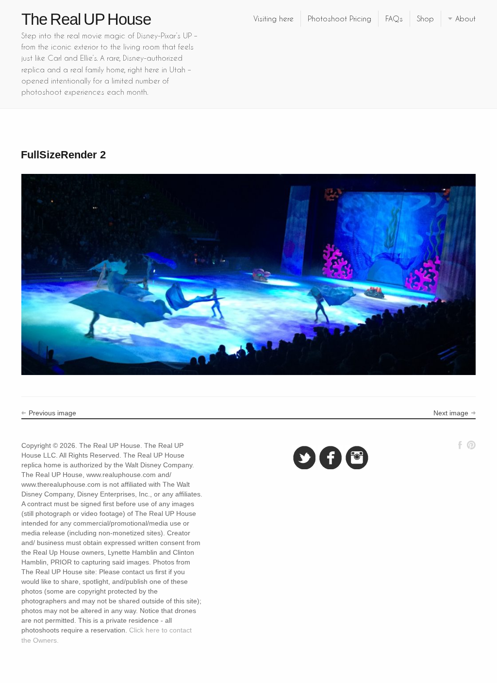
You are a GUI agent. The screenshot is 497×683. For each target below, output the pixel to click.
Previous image (52, 413)
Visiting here (273, 18)
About (465, 18)
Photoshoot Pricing (339, 18)
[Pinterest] (471, 445)
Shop (425, 18)
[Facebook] (460, 445)
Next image (450, 413)
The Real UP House (86, 19)
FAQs (394, 18)
